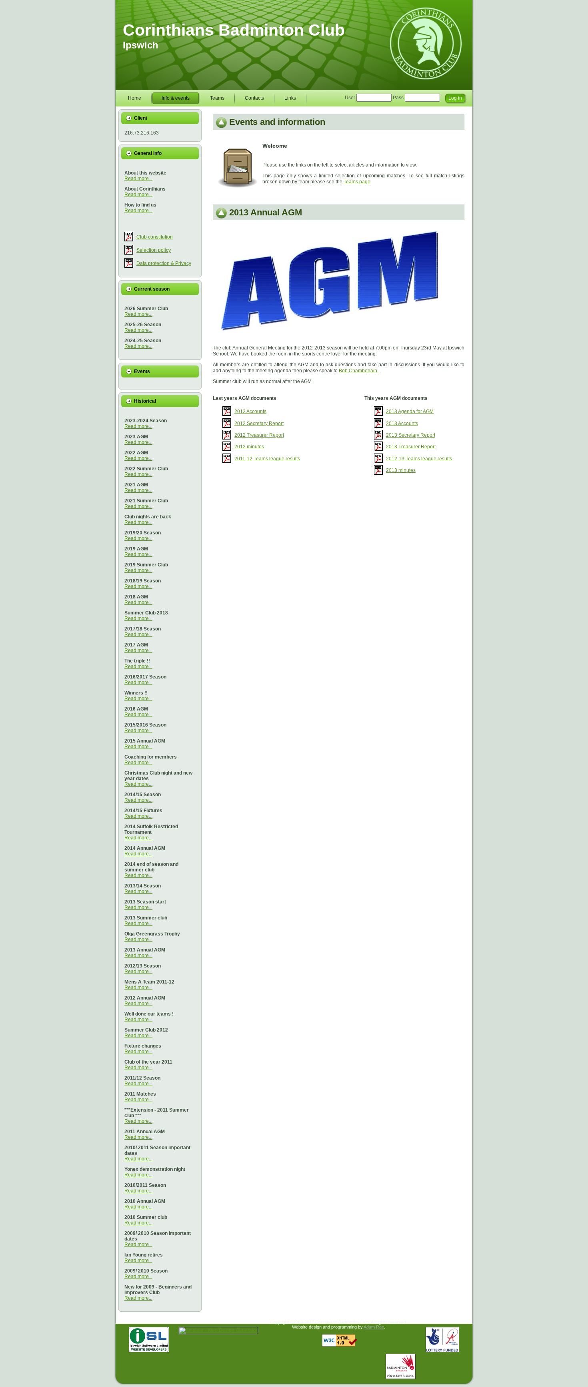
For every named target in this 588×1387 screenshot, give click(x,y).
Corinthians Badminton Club (234, 30)
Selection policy (153, 250)
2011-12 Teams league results (267, 459)
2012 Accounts (250, 411)
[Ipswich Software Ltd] (149, 1350)
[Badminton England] (401, 1377)
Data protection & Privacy (163, 263)
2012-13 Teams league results (419, 459)
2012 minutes (249, 447)
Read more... (138, 178)
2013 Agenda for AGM (410, 411)
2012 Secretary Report (259, 423)
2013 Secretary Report (410, 435)
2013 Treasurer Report (411, 447)
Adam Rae (374, 1327)
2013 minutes (401, 470)
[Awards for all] (442, 1350)
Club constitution (154, 237)
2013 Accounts (402, 423)
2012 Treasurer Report (259, 435)
